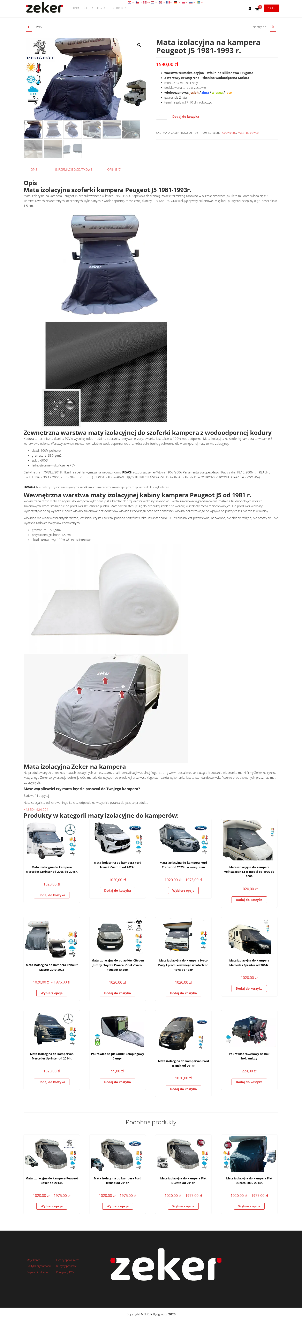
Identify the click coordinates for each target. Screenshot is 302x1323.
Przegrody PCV (65, 1272)
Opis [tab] (34, 169)
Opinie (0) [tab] (114, 169)
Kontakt (102, 8)
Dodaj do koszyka (185, 116)
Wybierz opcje (183, 890)
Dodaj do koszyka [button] (51, 895)
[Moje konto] (250, 8)
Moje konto (33, 1260)
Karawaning (229, 133)
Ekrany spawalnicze (67, 1260)
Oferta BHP (119, 8)
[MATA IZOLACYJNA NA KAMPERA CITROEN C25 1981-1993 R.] (273, 27)
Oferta (88, 8)
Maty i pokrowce (248, 133)
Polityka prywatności (39, 1266)
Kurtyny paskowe (66, 1266)
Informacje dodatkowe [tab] (73, 169)
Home (76, 8)
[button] (139, 45)
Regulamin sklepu (37, 1272)
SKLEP (271, 8)
